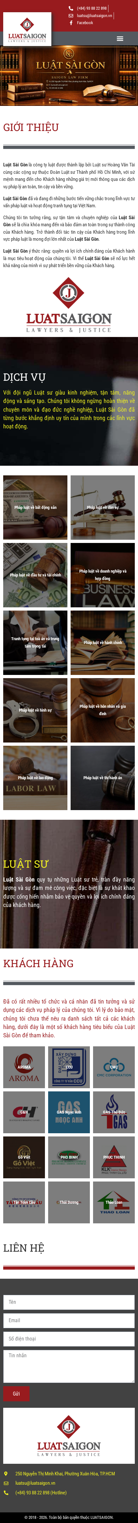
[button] (120, 38)
